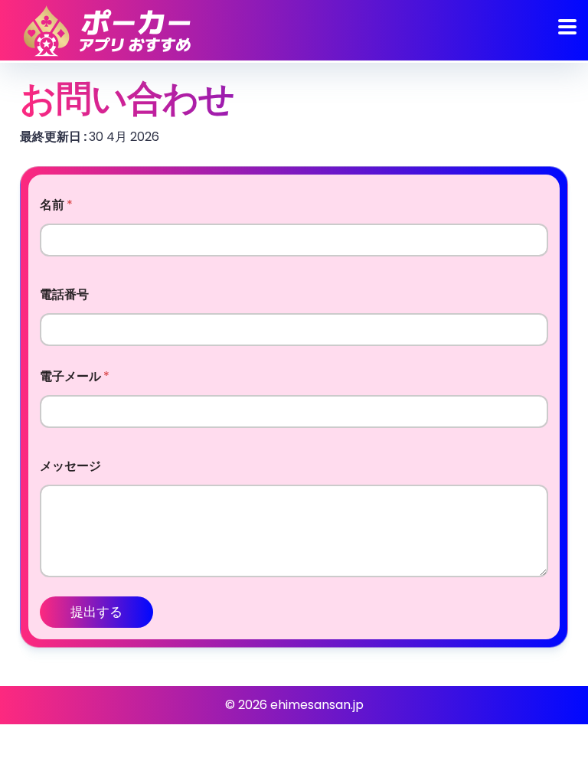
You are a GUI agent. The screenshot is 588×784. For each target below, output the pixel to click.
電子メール (74, 376)
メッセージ (70, 466)
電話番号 (64, 294)
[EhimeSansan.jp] (107, 30)
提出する (96, 612)
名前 (56, 205)
